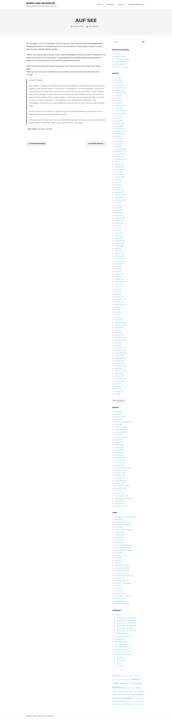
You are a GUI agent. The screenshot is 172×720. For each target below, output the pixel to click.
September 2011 (120, 304)
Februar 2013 (119, 274)
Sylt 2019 (118, 586)
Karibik (131, 692)
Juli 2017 (118, 179)
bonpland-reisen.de (40, 3)
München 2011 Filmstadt (123, 547)
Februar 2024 (119, 123)
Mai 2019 (118, 162)
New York (116, 698)
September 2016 (120, 200)
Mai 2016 (118, 205)
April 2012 (118, 292)
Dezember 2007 (120, 358)
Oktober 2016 (119, 197)
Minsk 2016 (119, 542)
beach (131, 676)
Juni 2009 (118, 343)
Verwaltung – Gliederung (123, 654)
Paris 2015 (118, 558)
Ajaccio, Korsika (120, 56)
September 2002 (120, 386)
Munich (130, 695)
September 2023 (120, 131)
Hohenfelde (121, 658)
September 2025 (120, 93)
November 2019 (120, 154)
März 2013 (118, 271)
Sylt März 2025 (120, 593)
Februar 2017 (119, 190)
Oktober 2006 (119, 363)
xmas (133, 704)
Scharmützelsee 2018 (122, 570)
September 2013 (120, 261)
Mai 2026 (118, 80)
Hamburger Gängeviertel (123, 652)
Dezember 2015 (120, 218)
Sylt (113, 704)
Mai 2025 (118, 98)
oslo (137, 698)
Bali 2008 (118, 414)
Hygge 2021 (119, 442)
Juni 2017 (118, 182)
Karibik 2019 (119, 455)
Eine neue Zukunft (121, 644)
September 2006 (120, 366)
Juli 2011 (117, 310)
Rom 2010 (118, 491)
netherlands (138, 694)
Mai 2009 (118, 345)
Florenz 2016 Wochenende (124, 530)
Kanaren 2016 (119, 450)
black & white (116, 680)
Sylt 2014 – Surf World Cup (124, 576)
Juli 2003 (118, 383)
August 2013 (119, 264)
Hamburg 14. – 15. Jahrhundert (127, 625)
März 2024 (118, 121)
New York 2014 (120, 475)
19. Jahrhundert (122, 633)
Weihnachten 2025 (121, 506)
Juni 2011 (118, 312)
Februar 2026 (119, 85)
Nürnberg (118, 54)
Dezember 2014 (120, 241)
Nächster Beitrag (95, 143)
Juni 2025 (118, 95)
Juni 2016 (118, 202)
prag (120, 701)
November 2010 (120, 322)
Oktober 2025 (119, 90)
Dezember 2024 (120, 111)
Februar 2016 (119, 213)
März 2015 (118, 233)
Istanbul (115, 691)
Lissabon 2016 (120, 535)
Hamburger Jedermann (122, 647)
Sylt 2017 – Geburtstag (122, 583)
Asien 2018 (118, 412)
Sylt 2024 (118, 591)
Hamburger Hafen (121, 649)
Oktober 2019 (119, 156)
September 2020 (120, 149)
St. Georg (120, 665)
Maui (125, 694)
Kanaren (126, 692)
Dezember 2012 (120, 276)
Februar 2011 (119, 320)
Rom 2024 (118, 563)
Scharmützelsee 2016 (122, 568)
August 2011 (119, 307)
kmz (135, 691)
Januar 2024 (119, 126)
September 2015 (120, 220)
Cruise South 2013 (121, 432)
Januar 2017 (119, 192)
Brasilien (127, 680)
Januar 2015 (119, 238)
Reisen (99, 4)
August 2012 (119, 284)
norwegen (127, 698)
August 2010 (119, 327)
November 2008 (120, 348)
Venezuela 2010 (120, 503)
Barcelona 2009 (120, 417)
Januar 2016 (119, 215)
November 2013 (120, 259)
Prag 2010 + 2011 (120, 488)
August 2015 (119, 223)
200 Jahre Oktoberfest (122, 604)
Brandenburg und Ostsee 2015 (125, 517)
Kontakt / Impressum (135, 4)
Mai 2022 (118, 136)
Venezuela (127, 704)
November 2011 (120, 299)
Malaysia (120, 695)
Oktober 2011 (119, 302)
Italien (121, 691)
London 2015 (119, 537)
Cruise (115, 683)
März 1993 (118, 389)
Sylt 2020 (118, 588)
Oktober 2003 (119, 381)
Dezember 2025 (120, 88)
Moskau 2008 (119, 465)
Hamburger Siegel (121, 641)
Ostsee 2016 (119, 552)
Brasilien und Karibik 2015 (123, 422)
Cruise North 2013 (121, 429)
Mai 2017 (118, 185)
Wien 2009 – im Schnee (123, 596)
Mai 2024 (118, 116)
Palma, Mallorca (120, 64)
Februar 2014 (119, 253)
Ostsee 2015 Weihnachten (124, 550)
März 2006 (118, 368)
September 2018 (120, 169)
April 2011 (118, 317)
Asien (123, 676)
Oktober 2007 (119, 361)
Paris (141, 698)
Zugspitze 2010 (120, 598)
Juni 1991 (118, 394)
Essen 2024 (119, 527)
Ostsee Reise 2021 (121, 480)
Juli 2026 (118, 77)
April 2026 (118, 83)
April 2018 (118, 172)
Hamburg (110, 4)
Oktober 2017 (119, 177)
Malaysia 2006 (120, 463)
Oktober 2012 (119, 279)
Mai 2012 (118, 289)
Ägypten (141, 704)
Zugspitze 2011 (120, 601)
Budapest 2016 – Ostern (123, 522)
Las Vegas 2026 (120, 460)
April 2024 (118, 118)
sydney (141, 701)
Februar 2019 (119, 164)
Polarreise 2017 (120, 483)
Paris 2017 (118, 560)
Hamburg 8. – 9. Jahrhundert (126, 618)
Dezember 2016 (120, 195)
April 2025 (118, 100)
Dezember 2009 (120, 338)
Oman (134, 698)
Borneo (122, 680)
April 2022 (118, 139)
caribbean (135, 679)
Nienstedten (121, 660)
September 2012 (120, 281)
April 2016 (118, 207)
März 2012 (118, 294)
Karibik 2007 (119, 452)
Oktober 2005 (119, 373)
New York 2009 (120, 470)
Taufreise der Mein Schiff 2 (124, 498)
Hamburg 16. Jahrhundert (125, 628)
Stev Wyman (94, 26)
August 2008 (119, 355)
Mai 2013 (118, 266)
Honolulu (132, 688)
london (114, 695)
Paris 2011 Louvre (121, 555)
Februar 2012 (119, 297)
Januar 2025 (119, 108)
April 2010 (118, 332)
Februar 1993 (119, 391)
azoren (127, 676)
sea (137, 701)
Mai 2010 (118, 330)
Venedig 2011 (119, 501)
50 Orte (120, 4)
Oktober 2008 (120, 350)
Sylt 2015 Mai (119, 578)
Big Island (136, 676)
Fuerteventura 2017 (121, 437)
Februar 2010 (119, 335)
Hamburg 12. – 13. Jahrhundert (127, 623)
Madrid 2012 (119, 540)
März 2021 (118, 146)
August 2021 (119, 144)
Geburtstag (137, 683)
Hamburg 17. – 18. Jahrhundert (127, 631)
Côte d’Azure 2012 (121, 427)
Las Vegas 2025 (120, 457)
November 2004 (120, 378)
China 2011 (118, 424)
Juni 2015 (118, 228)
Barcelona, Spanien (121, 67)
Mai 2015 (118, 231)
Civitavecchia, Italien (122, 59)
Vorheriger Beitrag (37, 143)
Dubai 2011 (118, 434)
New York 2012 (120, 473)
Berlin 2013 (118, 419)
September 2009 (120, 340)
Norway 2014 (119, 478)
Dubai (122, 683)
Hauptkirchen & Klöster (123, 636)
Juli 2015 (118, 225)
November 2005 (120, 371)
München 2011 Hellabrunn (124, 545)
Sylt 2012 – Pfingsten (122, 573)
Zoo (137, 704)
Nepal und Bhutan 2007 (123, 468)
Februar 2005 (119, 376)
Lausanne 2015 (120, 532)
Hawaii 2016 (119, 440)
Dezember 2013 (120, 256)
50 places (116, 675)
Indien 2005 (119, 445)
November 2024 (120, 113)
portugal (115, 701)
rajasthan (125, 701)
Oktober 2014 (119, 243)
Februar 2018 (119, 174)
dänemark (128, 684)
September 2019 (120, 159)
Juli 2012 (118, 287)
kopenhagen (141, 691)
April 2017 (118, 187)
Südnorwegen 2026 (121, 496)
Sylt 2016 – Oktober (121, 581)
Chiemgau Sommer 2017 (123, 524)
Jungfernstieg (119, 639)
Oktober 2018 (119, 167)
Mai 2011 (118, 315)
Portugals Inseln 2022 (122, 486)
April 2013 (118, 269)
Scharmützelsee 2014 (122, 565)
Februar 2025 (119, 105)
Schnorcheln (132, 701)
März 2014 (118, 251)
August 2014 (119, 246)
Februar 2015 (119, 236)
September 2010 (120, 325)
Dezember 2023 (120, 128)
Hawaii (127, 688)
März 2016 (118, 210)
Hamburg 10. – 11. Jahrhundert (127, 620)
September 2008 (120, 353)
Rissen (119, 663)
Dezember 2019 (120, 151)
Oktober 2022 (119, 134)
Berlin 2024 (119, 519)
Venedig (119, 704)
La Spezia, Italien (121, 61)
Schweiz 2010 (119, 493)
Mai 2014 (118, 248)
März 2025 (118, 103)
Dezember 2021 (120, 141)
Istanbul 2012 (119, 447)
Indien (138, 688)
